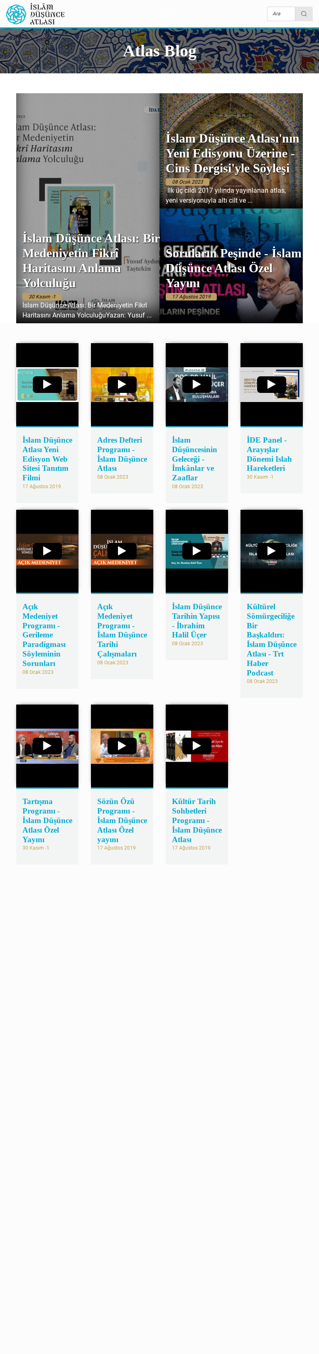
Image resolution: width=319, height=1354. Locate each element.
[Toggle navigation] (165, 13)
